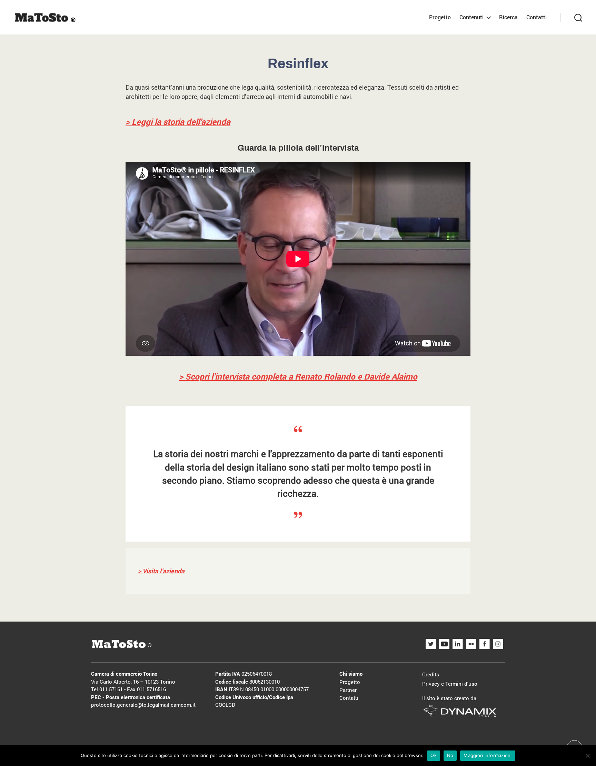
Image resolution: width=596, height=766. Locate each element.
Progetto (440, 17)
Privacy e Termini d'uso (449, 683)
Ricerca (508, 17)
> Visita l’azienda (161, 571)
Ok (433, 755)
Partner (348, 689)
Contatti (536, 17)
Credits (430, 674)
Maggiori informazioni (487, 755)
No (450, 755)
